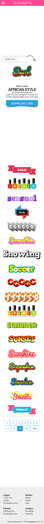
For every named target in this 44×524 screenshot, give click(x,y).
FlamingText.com (10, 514)
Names (28, 495)
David (27, 500)
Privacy (9, 522)
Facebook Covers (10, 503)
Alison (28, 498)
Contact (29, 508)
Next (35, 428)
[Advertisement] (22, 32)
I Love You (7, 498)
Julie (27, 503)
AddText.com (8, 511)
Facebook (29, 511)
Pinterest (29, 514)
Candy (6, 500)
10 (26, 428)
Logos (6, 495)
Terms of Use (17, 522)
